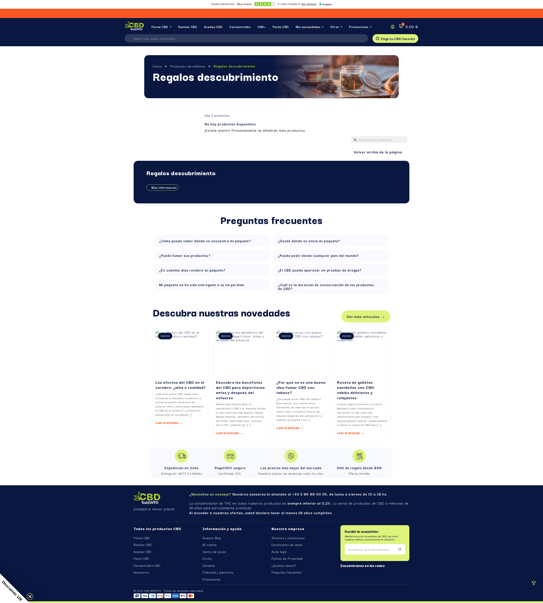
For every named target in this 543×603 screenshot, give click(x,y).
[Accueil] (134, 26)
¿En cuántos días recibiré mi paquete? (192, 270)
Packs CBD (141, 558)
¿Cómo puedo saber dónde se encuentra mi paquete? (205, 240)
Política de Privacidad (287, 558)
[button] (395, 38)
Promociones (212, 579)
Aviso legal (279, 551)
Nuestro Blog (212, 538)
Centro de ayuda (214, 551)
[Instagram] (349, 572)
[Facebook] (342, 572)
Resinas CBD (143, 544)
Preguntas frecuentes (287, 572)
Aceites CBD (142, 551)
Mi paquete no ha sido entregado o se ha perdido (201, 284)
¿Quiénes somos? (284, 565)
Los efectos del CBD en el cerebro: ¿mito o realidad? (180, 384)
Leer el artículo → (169, 422)
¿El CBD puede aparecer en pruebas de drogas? (319, 270)
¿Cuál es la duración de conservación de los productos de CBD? (326, 286)
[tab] (212, 240)
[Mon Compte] (392, 27)
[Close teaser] (30, 596)
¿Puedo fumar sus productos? (184, 255)
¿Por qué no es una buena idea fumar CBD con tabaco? (300, 387)
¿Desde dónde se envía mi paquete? (309, 240)
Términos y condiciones (288, 538)
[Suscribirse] (399, 549)
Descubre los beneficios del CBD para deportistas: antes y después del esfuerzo (241, 389)
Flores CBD (142, 538)
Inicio (157, 66)
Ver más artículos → (366, 316)
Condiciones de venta (287, 544)
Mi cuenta (209, 544)
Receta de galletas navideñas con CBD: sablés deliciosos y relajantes (356, 389)
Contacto (209, 565)
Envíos (207, 558)
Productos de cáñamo (187, 66)
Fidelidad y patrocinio (218, 572)
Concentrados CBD (147, 565)
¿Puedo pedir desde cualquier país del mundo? (318, 255)
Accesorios (141, 572)
